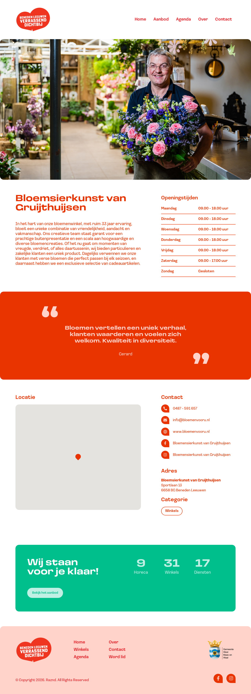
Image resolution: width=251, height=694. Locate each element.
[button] (78, 457)
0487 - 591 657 (185, 408)
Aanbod (161, 19)
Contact (223, 19)
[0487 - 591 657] (165, 408)
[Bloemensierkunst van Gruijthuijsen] (165, 443)
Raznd (51, 680)
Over (203, 19)
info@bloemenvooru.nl (191, 420)
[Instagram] (231, 678)
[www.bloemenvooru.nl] (165, 432)
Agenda (183, 19)
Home (140, 19)
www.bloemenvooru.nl (191, 432)
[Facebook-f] (218, 678)
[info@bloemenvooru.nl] (165, 420)
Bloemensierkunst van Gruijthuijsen (201, 443)
